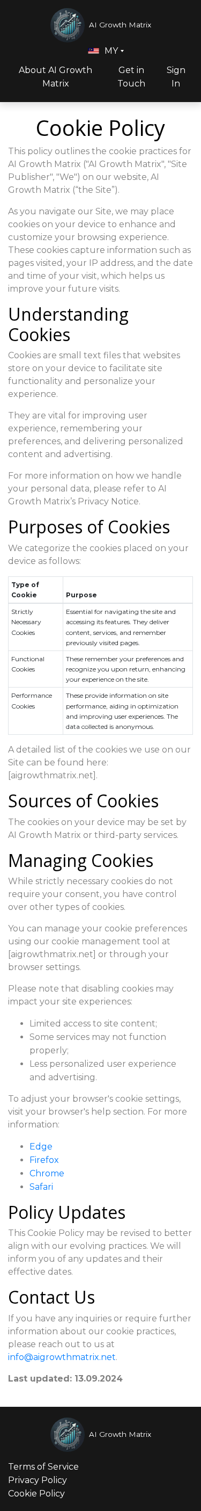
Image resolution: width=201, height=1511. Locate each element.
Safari (41, 1187)
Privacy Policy (37, 1480)
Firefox (44, 1160)
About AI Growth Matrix (55, 77)
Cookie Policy (36, 1493)
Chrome (46, 1173)
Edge (41, 1146)
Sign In (176, 77)
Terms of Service (43, 1467)
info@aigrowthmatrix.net (62, 1357)
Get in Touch (131, 77)
